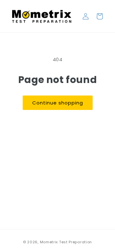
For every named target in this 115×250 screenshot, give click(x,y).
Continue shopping (57, 102)
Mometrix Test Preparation (66, 242)
